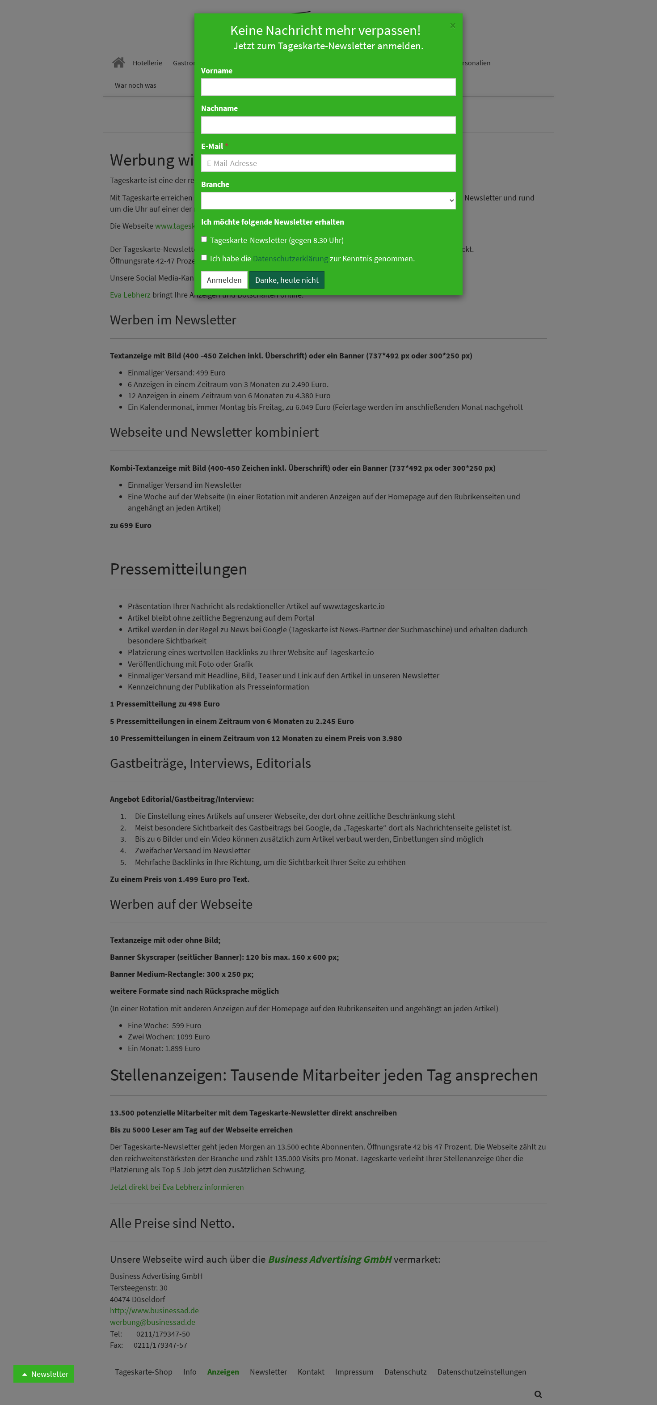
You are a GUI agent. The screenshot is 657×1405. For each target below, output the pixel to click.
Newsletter (48, 1374)
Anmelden (224, 280)
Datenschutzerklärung (290, 258)
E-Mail (214, 146)
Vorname (216, 70)
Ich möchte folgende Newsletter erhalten (272, 222)
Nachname (219, 108)
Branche (215, 184)
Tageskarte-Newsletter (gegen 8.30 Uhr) (277, 240)
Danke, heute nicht (287, 280)
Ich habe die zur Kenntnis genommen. (312, 258)
